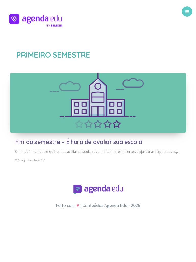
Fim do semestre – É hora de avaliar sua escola (78, 142)
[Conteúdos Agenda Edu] (35, 22)
